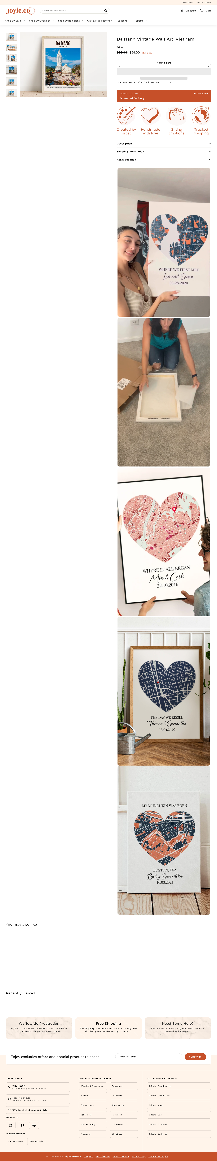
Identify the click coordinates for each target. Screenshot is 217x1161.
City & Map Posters (99, 20)
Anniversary (118, 1086)
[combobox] (75, 11)
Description (124, 143)
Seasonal (123, 20)
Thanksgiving (118, 1105)
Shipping (88, 1156)
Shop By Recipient (69, 20)
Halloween (117, 1115)
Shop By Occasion (40, 20)
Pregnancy (86, 1134)
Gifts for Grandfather (159, 1095)
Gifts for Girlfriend (158, 1124)
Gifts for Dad (155, 1115)
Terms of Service (121, 1156)
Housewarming (88, 1124)
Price (120, 47)
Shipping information (130, 151)
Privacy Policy (139, 1156)
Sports (140, 20)
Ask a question (126, 159)
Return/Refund (103, 1156)
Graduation (117, 1124)
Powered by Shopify (158, 1156)
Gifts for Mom (156, 1105)
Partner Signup (15, 1141)
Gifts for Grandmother (160, 1086)
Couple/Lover (87, 1105)
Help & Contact (204, 2)
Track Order (187, 2)
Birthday (85, 1095)
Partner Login (36, 1141)
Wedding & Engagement (92, 1086)
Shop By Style (13, 20)
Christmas (117, 1095)
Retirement (86, 1115)
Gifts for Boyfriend (158, 1134)
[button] (164, 71)
